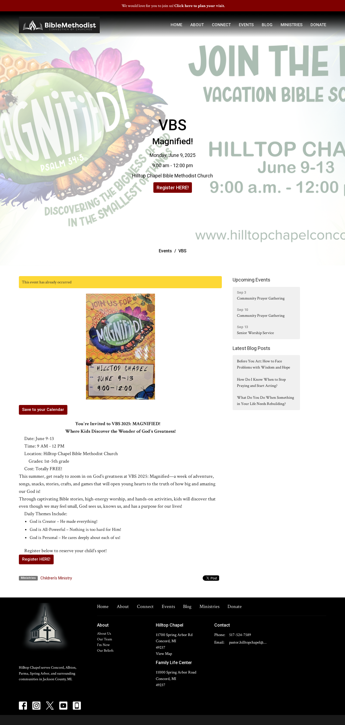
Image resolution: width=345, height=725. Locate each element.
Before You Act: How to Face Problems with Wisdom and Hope (263, 364)
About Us (104, 633)
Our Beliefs (105, 650)
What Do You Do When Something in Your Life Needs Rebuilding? (265, 400)
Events (246, 24)
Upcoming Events (251, 280)
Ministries (291, 24)
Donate (318, 24)
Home (176, 24)
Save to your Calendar (43, 409)
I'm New (103, 644)
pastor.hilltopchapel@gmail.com (248, 642)
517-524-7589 (240, 634)
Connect (221, 24)
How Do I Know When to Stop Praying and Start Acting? (261, 382)
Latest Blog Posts (251, 348)
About (197, 24)
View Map (164, 653)
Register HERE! (173, 187)
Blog (267, 24)
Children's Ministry (56, 578)
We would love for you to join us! (173, 5)
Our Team (104, 639)
